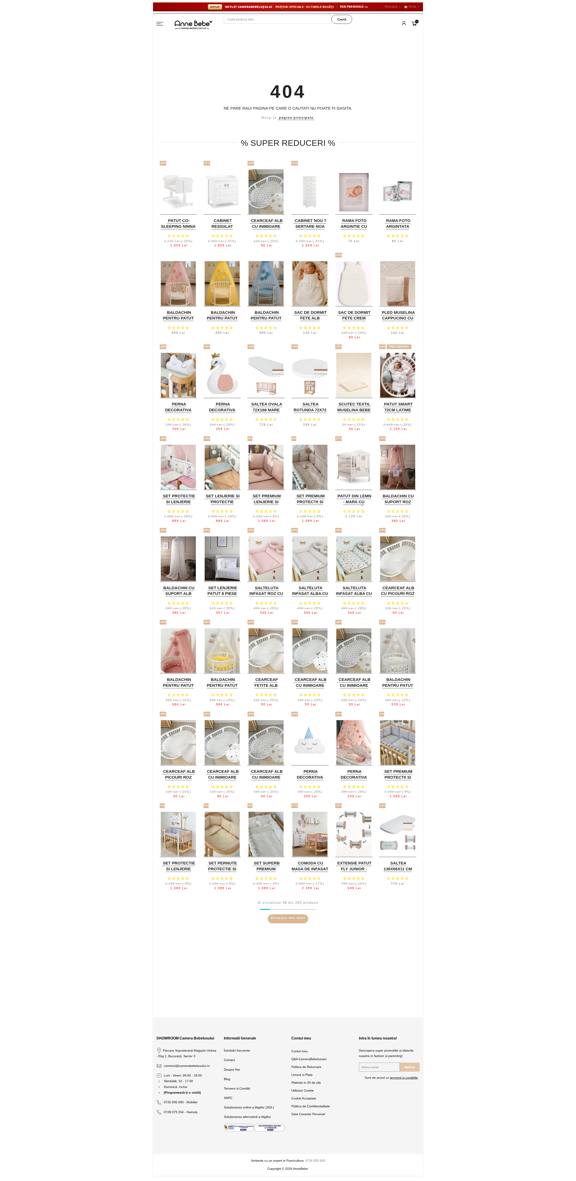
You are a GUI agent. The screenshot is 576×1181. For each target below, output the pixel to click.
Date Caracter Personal (308, 1114)
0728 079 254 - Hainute (181, 1112)
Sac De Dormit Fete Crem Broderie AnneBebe (354, 321)
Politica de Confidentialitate (310, 1106)
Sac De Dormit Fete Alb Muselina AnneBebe (310, 321)
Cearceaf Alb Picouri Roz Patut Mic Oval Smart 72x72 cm (177, 780)
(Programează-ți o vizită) (182, 1092)
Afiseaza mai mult (288, 918)
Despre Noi (232, 1069)
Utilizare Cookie (302, 1090)
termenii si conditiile (404, 1077)
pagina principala (296, 117)
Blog (227, 1079)
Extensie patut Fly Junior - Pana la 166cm (354, 869)
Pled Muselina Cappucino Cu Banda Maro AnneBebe (398, 321)
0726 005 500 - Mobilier (181, 1102)
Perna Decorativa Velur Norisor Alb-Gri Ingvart (178, 413)
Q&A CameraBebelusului (308, 1059)
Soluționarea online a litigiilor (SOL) (249, 1107)
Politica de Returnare (306, 1067)
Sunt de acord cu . (392, 1077)
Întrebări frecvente (237, 1050)
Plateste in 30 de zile (306, 1082)
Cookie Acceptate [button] (303, 1098)
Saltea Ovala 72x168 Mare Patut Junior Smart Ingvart (265, 413)
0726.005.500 (315, 1160)
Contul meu (299, 1051)
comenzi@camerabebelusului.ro (187, 1066)
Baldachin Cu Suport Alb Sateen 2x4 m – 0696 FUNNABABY (178, 596)
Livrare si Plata (302, 1075)
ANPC (228, 1098)
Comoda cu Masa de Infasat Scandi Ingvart (310, 869)
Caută (341, 19)
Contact (229, 1060)
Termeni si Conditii (237, 1088)
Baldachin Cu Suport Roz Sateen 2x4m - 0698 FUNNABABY (397, 505)
